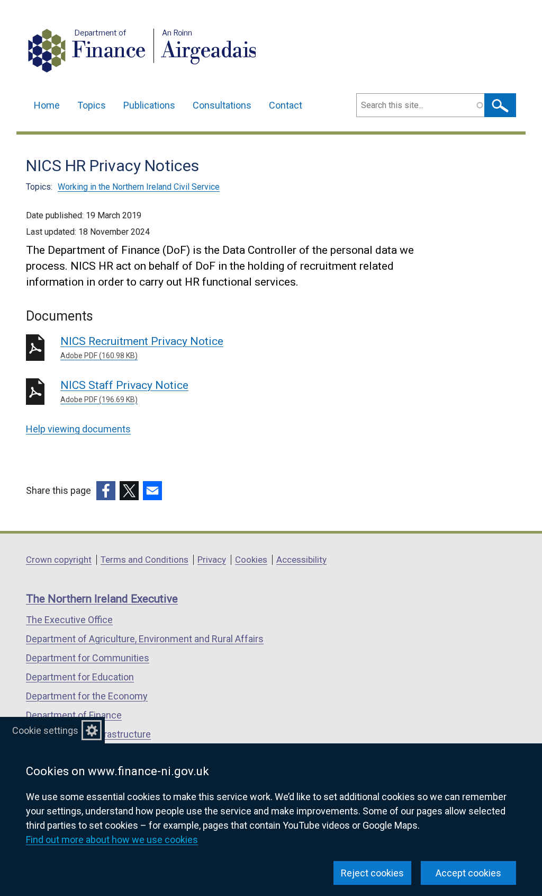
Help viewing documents (78, 428)
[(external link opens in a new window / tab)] (105, 490)
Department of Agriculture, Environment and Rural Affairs (145, 638)
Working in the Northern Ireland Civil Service (139, 187)
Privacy (211, 559)
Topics (91, 105)
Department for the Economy (87, 696)
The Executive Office (69, 619)
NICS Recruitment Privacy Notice (141, 347)
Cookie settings (45, 730)
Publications (149, 105)
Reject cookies (372, 873)
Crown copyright (59, 559)
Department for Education (80, 676)
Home (47, 105)
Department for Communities (87, 657)
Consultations (222, 105)
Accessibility (301, 559)
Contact (285, 105)
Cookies (251, 559)
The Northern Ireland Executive (102, 598)
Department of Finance (74, 715)
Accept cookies (468, 873)
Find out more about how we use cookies (112, 839)
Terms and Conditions (144, 559)
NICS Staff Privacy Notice (124, 391)
